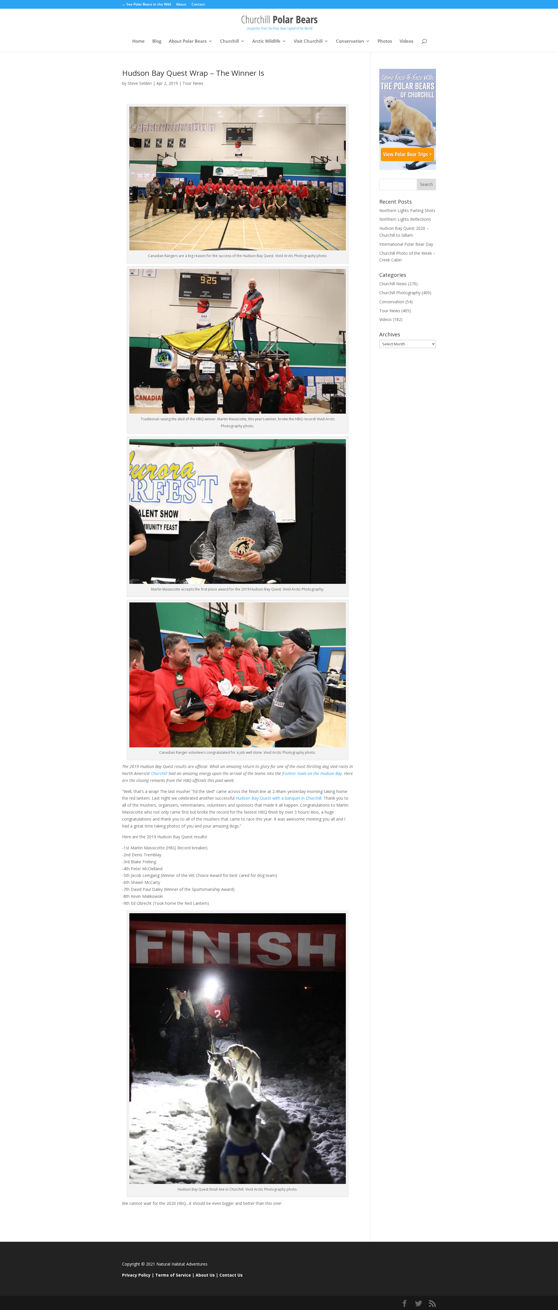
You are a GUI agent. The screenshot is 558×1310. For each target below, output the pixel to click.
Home (138, 41)
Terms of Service (173, 1275)
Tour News (193, 83)
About (181, 5)
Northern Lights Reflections (405, 219)
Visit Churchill (308, 41)
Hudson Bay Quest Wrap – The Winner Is (193, 73)
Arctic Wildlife (266, 41)
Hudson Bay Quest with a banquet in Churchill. (279, 798)
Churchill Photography (400, 292)
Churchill (229, 41)
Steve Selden (140, 83)
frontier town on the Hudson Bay (311, 773)
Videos (406, 41)
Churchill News (393, 283)
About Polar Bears (188, 41)
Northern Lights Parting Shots (407, 210)
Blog (156, 41)
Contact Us (231, 1275)
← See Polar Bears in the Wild (146, 5)
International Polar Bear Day (406, 244)
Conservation (350, 41)
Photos (385, 41)
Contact (198, 5)
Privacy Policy (136, 1275)
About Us (205, 1275)
